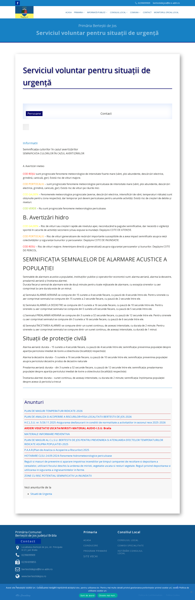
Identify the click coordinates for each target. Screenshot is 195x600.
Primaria (78, 12)
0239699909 (144, 3)
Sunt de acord (87, 595)
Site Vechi (90, 556)
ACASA (87, 540)
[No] (191, 591)
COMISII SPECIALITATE (131, 545)
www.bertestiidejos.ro (33, 576)
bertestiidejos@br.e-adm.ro (166, 3)
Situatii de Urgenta (41, 494)
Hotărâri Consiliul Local (130, 552)
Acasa (69, 12)
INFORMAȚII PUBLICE (96, 12)
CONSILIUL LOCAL (128, 540)
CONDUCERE (90, 545)
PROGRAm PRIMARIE (95, 551)
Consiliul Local (118, 12)
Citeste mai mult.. (107, 595)
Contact (147, 12)
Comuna (134, 12)
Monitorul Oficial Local (166, 12)
